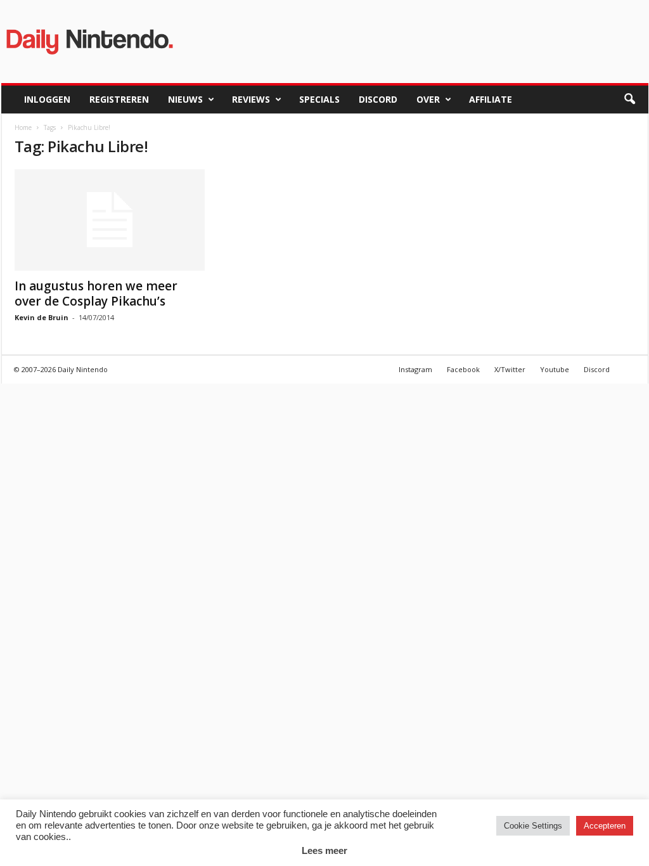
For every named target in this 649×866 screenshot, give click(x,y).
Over (428, 99)
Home (23, 127)
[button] (629, 99)
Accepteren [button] (605, 825)
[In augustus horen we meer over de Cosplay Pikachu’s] (110, 220)
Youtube (554, 369)
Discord (378, 99)
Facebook (463, 369)
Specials (319, 99)
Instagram (415, 369)
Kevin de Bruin (41, 317)
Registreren (119, 99)
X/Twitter (509, 369)
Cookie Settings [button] (533, 825)
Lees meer (324, 850)
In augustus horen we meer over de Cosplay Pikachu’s (96, 293)
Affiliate (490, 99)
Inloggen (47, 99)
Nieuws (185, 99)
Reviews (251, 99)
